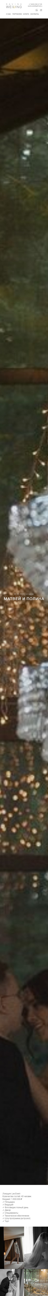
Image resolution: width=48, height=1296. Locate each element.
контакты (34, 14)
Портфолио (17, 14)
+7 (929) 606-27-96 (35, 4)
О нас (8, 14)
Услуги (26, 14)
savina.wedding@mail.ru (35, 6)
